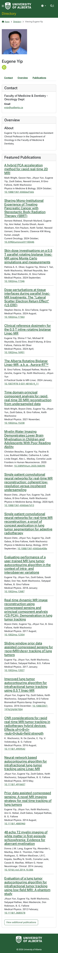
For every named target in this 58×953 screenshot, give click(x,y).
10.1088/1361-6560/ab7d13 (19, 505)
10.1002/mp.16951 (14, 352)
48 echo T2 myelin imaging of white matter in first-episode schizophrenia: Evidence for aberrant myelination (25, 838)
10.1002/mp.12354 (14, 634)
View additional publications (21, 922)
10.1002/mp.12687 (14, 591)
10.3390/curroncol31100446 (19, 242)
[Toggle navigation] (3, 6)
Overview (23, 77)
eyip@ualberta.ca (13, 107)
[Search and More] (52, 6)
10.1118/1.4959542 (14, 748)
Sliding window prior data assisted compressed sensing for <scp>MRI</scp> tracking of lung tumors (28, 649)
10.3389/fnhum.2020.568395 (29, 465)
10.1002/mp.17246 (14, 281)
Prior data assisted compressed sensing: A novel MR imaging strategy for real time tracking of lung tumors (27, 798)
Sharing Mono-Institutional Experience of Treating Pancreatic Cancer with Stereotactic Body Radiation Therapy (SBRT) (25, 208)
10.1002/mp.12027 (14, 670)
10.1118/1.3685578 (14, 912)
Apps (7, 21)
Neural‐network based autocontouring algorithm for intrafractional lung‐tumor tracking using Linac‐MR (25, 763)
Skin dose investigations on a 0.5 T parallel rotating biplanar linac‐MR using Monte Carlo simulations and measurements (28, 256)
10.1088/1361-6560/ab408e (32, 548)
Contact (8, 77)
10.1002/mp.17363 (14, 317)
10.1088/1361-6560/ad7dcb (19, 192)
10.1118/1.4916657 (14, 784)
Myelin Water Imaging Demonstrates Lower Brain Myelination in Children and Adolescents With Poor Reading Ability (27, 439)
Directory (9, 13)
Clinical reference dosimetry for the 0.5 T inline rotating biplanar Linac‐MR (27, 329)
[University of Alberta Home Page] (18, 5)
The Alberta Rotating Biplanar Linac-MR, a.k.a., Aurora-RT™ (26, 363)
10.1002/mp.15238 (14, 423)
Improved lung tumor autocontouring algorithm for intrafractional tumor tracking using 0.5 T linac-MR (25, 684)
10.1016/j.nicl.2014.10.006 (18, 869)
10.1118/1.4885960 (14, 823)
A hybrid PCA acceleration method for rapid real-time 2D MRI (26, 169)
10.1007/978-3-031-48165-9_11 (21, 383)
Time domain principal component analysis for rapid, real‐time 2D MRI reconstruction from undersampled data (27, 398)
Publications (39, 77)
